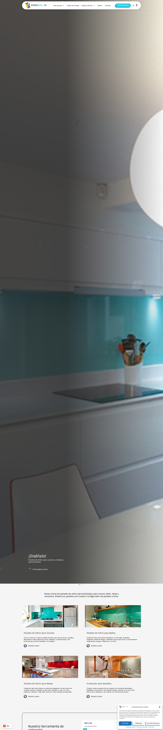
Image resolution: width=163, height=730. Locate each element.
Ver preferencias (153, 723)
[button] (159, 707)
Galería (99, 5)
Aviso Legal (151, 727)
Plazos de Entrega (73, 5)
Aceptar (125, 723)
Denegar (138, 723)
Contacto (108, 5)
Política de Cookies (131, 727)
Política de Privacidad (141, 727)
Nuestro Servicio (87, 5)
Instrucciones (57, 5)
